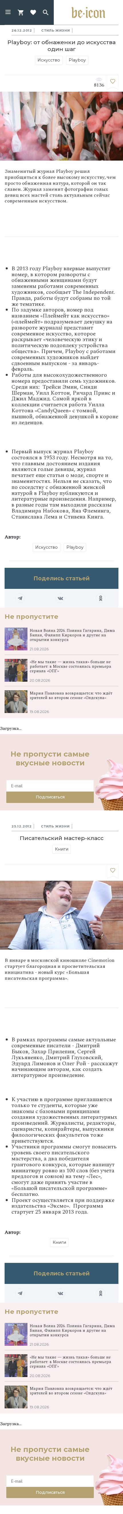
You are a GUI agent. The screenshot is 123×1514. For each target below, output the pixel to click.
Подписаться (50, 797)
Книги (61, 849)
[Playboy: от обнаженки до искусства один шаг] (112, 82)
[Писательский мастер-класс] (112, 871)
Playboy (77, 60)
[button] (8, 12)
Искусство (48, 60)
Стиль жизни (55, 30)
